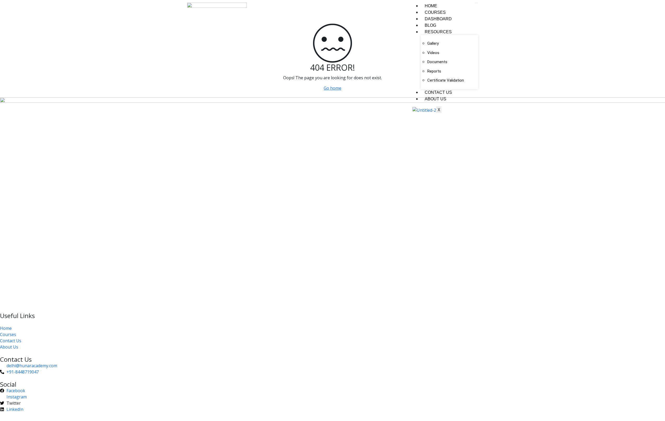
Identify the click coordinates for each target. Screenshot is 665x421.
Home (431, 6)
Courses (435, 12)
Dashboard (438, 19)
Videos (433, 52)
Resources (438, 32)
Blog (430, 25)
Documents (437, 62)
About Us (435, 99)
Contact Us (438, 92)
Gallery (433, 43)
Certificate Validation (445, 80)
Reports (434, 71)
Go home (332, 88)
